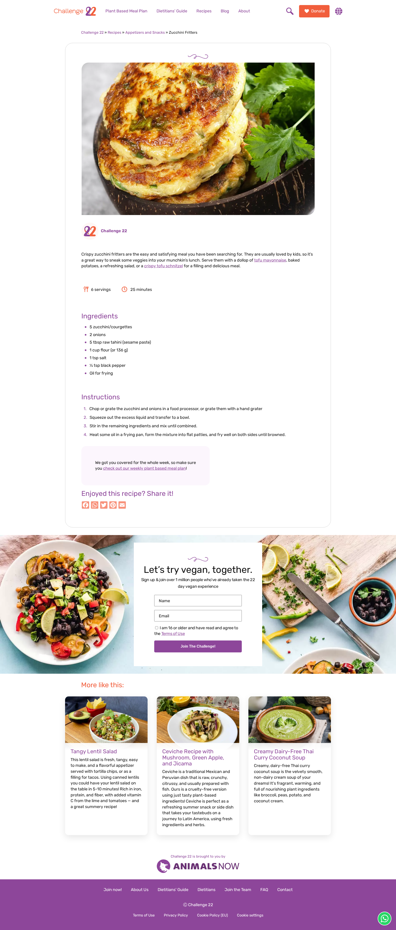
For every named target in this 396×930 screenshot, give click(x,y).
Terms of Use (173, 633)
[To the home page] (75, 11)
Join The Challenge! (198, 646)
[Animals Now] (198, 867)
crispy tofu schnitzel (163, 265)
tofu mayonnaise (270, 260)
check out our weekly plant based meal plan (144, 468)
